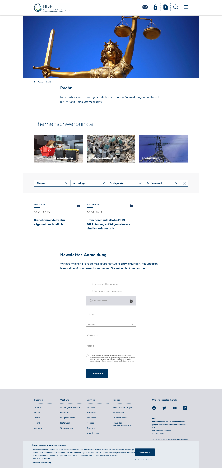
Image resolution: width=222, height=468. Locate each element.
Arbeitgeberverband (70, 407)
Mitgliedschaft (67, 417)
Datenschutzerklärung (41, 462)
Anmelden (97, 373)
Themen (41, 82)
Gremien (64, 412)
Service (91, 400)
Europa (37, 407)
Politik (37, 412)
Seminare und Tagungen (108, 291)
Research (91, 417)
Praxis (37, 417)
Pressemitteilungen (106, 284)
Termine (91, 407)
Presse (116, 400)
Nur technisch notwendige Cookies (144, 459)
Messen (91, 422)
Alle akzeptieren (144, 452)
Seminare (91, 412)
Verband (65, 400)
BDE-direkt (100, 300)
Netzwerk (65, 422)
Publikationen (120, 417)
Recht (48, 82)
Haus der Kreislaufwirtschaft (122, 424)
